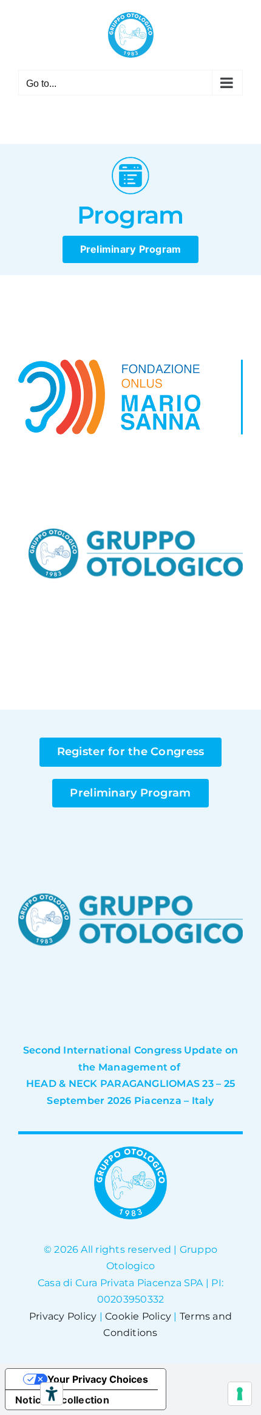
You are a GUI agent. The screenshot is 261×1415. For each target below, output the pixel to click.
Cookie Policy (138, 1316)
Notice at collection (62, 1400)
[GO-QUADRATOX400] (136, 451)
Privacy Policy (63, 1316)
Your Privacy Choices (97, 1379)
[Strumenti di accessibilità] (51, 1393)
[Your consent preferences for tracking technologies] (239, 1393)
